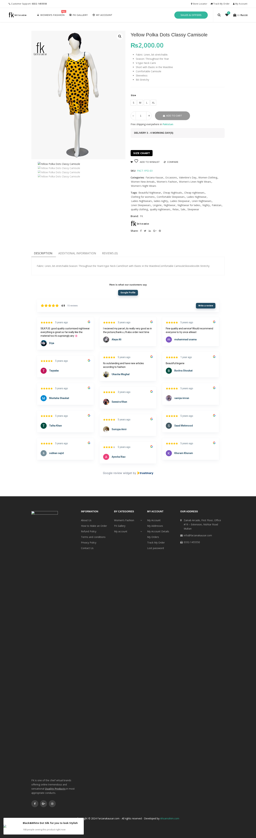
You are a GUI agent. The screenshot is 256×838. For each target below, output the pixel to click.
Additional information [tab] (77, 253)
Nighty (206, 205)
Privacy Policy (88, 542)
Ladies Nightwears (141, 201)
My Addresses (155, 525)
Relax (175, 209)
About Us (86, 520)
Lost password (155, 548)
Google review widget (117, 473)
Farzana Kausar (154, 177)
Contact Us (87, 548)
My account (104, 15)
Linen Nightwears (201, 201)
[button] (120, 36)
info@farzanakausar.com (198, 535)
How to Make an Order (94, 525)
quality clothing (139, 209)
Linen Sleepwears (141, 205)
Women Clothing (207, 177)
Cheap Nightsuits (172, 192)
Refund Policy (88, 531)
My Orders (153, 537)
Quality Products (55, 788)
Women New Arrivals (143, 181)
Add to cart (174, 115)
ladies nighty (161, 201)
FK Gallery (80, 15)
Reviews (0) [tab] (110, 253)
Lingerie (157, 205)
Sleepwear (193, 209)
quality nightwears (160, 209)
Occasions (171, 177)
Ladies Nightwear (196, 196)
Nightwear (169, 205)
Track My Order (221, 3)
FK (141, 216)
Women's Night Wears (143, 185)
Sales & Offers (191, 15)
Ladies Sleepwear (180, 201)
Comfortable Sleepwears (171, 196)
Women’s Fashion (124, 520)
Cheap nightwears (194, 192)
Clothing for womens (143, 196)
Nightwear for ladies (188, 205)
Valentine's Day (187, 177)
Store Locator (199, 3)
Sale (183, 209)
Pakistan (216, 205)
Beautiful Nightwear (149, 192)
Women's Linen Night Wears (195, 181)
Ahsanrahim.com (169, 818)
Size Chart (141, 153)
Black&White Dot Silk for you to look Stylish (50, 823)
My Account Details (158, 531)
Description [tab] (43, 253)
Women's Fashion (52, 15)
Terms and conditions (93, 537)
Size (133, 95)
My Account (241, 3)
